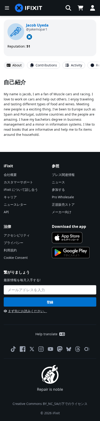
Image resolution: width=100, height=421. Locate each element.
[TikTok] (13, 349)
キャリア (10, 197)
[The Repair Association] (87, 349)
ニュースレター (15, 204)
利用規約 (10, 250)
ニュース (58, 182)
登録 (50, 302)
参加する (58, 189)
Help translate (46, 334)
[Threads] (77, 349)
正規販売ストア (63, 204)
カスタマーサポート (18, 182)
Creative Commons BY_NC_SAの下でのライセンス (50, 403)
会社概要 (10, 174)
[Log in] (92, 8)
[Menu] (7, 8)
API (6, 212)
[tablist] (50, 65)
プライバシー (13, 242)
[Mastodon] (60, 349)
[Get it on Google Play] (71, 252)
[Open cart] (80, 8)
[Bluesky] (68, 349)
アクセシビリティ (17, 235)
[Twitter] (32, 349)
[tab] (14, 65)
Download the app (69, 226)
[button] (68, 8)
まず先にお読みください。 (27, 311)
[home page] (28, 8)
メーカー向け (61, 212)
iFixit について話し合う (21, 189)
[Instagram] (41, 349)
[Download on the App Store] (67, 237)
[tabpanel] (50, 107)
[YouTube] (50, 349)
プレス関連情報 (63, 174)
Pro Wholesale (63, 197)
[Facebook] (22, 349)
